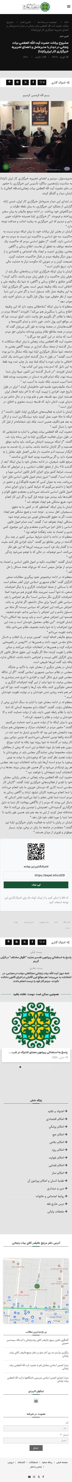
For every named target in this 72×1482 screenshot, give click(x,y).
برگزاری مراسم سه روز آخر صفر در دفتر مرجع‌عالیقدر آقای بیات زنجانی (39, 1354)
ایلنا (56, 922)
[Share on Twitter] (25, 82)
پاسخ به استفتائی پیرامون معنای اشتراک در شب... (38, 1052)
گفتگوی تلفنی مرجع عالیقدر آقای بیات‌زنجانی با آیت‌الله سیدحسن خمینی (38, 1341)
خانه (66, 22)
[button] (3, 1035)
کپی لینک (36, 885)
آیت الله (66, 922)
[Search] (9, 7)
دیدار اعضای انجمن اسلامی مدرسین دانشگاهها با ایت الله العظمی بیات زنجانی (38, 1379)
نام (67, 1423)
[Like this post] (41, 82)
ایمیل (65, 1435)
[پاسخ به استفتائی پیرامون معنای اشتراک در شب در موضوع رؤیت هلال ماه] (36, 1026)
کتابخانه (21, 1462)
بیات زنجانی (44, 922)
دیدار (68, 928)
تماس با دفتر (36, 1466)
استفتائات (33, 1462)
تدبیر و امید (29, 922)
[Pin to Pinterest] (17, 82)
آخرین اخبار (25, 22)
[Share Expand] (9, 82)
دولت (16, 922)
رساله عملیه (47, 1462)
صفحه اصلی (62, 1462)
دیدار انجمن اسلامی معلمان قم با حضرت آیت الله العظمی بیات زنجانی (39, 1367)
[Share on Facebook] (33, 82)
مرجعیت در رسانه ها (47, 22)
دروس (11, 1462)
